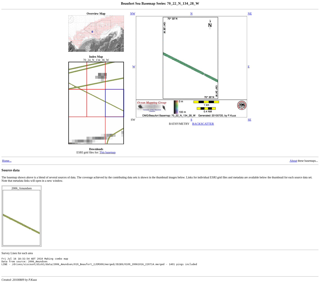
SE (249, 119)
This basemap (107, 152)
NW (132, 13)
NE (250, 13)
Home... (6, 160)
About (293, 160)
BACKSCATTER (203, 123)
